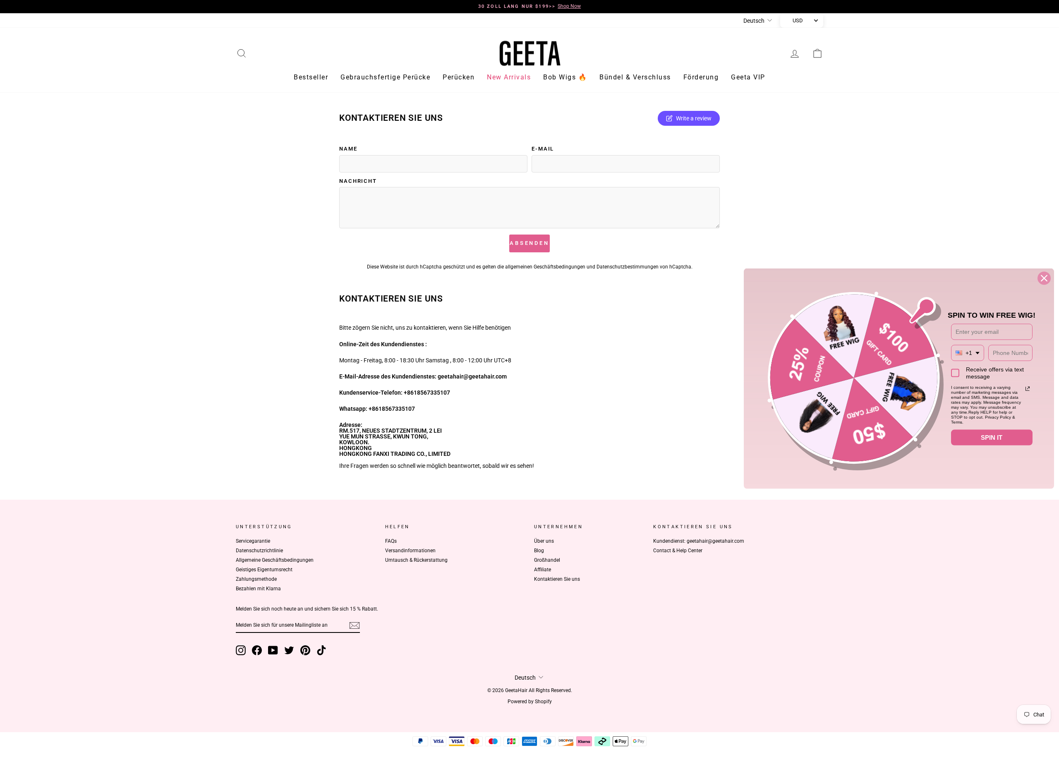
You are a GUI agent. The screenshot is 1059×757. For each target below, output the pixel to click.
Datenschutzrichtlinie (259, 550)
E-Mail (543, 149)
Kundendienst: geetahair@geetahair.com (698, 541)
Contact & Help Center (677, 550)
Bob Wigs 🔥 (565, 77)
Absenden (529, 243)
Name (348, 149)
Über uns (544, 541)
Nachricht (358, 181)
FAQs (391, 541)
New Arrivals (509, 77)
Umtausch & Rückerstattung (416, 560)
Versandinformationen (410, 550)
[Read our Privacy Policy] (1028, 389)
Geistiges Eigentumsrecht (264, 570)
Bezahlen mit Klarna (258, 589)
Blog (539, 550)
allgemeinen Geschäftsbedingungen (545, 267)
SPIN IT (991, 437)
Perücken (458, 77)
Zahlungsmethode (256, 579)
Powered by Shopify (530, 701)
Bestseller (311, 77)
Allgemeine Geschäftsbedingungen (275, 560)
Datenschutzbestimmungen (628, 267)
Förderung (701, 77)
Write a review (694, 118)
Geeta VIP (748, 77)
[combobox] (967, 353)
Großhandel (547, 560)
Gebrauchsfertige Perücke (385, 77)
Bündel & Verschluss (635, 77)
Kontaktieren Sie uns (557, 579)
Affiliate (542, 570)
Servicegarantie (253, 541)
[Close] (1044, 278)
